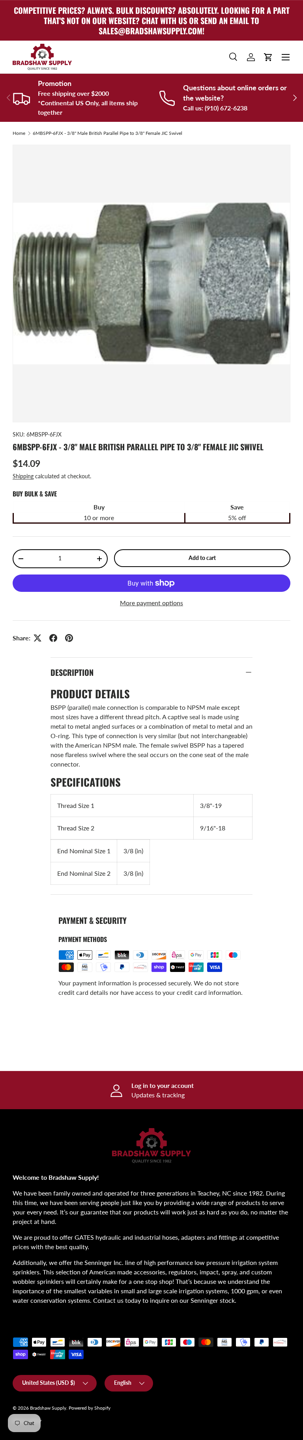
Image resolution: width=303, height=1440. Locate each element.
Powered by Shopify (89, 1408)
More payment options (151, 602)
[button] (268, 57)
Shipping (23, 476)
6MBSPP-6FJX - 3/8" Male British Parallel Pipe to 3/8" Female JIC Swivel (107, 133)
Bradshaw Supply (48, 1408)
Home (19, 133)
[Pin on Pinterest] (69, 638)
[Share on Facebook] (53, 638)
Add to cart (202, 557)
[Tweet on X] (37, 638)
